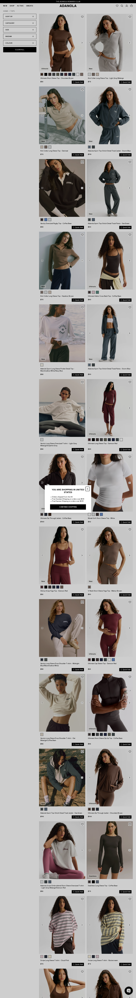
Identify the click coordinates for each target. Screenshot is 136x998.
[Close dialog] (87, 489)
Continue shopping (68, 507)
